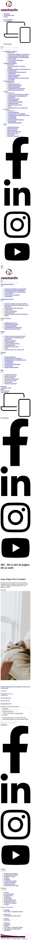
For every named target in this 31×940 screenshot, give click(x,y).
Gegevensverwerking (7, 711)
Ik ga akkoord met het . (13, 713)
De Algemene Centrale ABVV (13, 915)
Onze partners (8, 898)
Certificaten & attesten (11, 881)
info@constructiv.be (6, 703)
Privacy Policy (10, 719)
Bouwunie (7, 914)
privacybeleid (19, 713)
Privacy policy (16, 938)
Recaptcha (4, 715)
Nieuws (7, 904)
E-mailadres (5, 708)
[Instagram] (17, 239)
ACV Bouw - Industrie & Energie (14, 911)
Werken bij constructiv (11, 903)
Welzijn (7, 878)
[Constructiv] (9, 11)
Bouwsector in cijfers (10, 900)
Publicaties (8, 897)
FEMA (7, 918)
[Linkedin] (17, 209)
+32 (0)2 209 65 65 (6, 698)
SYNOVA (7, 920)
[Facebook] (17, 178)
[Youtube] (17, 263)
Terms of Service (20, 719)
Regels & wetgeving (10, 882)
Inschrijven (4, 724)
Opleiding (7, 879)
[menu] (2, 268)
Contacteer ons (9, 895)
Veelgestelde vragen (10, 901)
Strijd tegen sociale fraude (11, 885)
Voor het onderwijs (10, 884)
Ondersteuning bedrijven (11, 873)
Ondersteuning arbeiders (11, 875)
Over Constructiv (9, 894)
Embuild (7, 910)
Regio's (7, 892)
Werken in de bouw (10, 876)
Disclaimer (24, 938)
